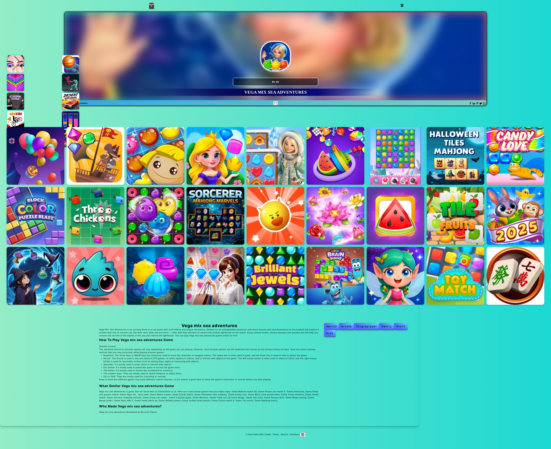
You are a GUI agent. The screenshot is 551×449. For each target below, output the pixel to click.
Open (402, 5)
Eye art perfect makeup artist (15, 64)
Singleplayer (366, 326)
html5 (400, 326)
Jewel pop (155, 156)
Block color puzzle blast (35, 216)
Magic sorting (35, 276)
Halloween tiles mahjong (455, 156)
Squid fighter (70, 82)
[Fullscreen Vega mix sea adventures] (275, 103)
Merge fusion (95, 276)
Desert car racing (70, 101)
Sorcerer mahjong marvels (215, 216)
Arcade (346, 326)
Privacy (276, 434)
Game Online (160, 5)
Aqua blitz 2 (155, 276)
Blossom (335, 216)
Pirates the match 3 (95, 156)
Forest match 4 (395, 276)
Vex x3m (15, 119)
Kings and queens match (215, 156)
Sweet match (155, 216)
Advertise (294, 434)
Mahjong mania (515, 276)
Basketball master (70, 64)
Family (387, 326)
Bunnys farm (515, 216)
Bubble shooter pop (15, 82)
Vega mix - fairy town (275, 156)
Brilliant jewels (275, 276)
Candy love (515, 156)
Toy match (455, 276)
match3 (331, 326)
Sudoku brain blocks (335, 276)
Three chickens (95, 216)
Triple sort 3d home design (395, 216)
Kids (329, 333)
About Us (284, 434)
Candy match (395, 156)
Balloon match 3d (35, 156)
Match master (335, 156)
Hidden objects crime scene (15, 101)
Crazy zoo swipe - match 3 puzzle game (275, 216)
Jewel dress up (215, 276)
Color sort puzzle (70, 119)
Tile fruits (455, 216)
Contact (268, 434)
